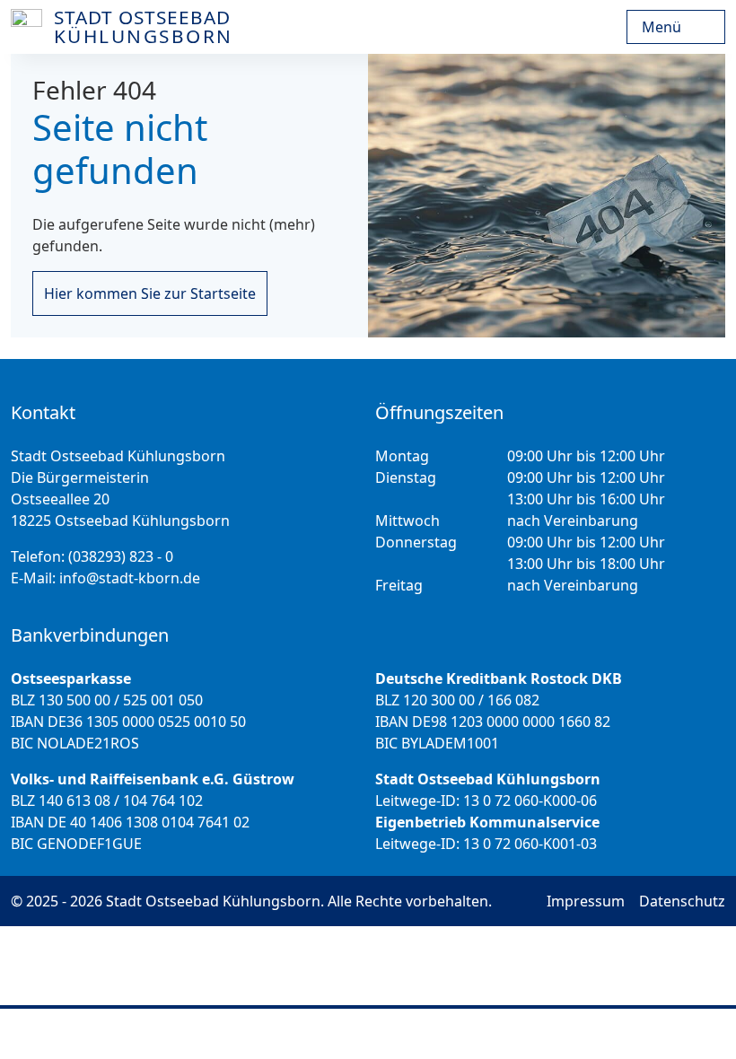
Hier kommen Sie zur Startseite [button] (150, 293)
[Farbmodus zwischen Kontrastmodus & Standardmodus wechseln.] (263, 1034)
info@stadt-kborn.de (129, 578)
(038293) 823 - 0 (120, 556)
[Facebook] (431, 1034)
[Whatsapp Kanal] (480, 1034)
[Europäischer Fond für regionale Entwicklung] (622, 27)
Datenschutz (682, 901)
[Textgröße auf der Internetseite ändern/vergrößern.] (325, 1034)
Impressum (586, 901)
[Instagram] (382, 1034)
